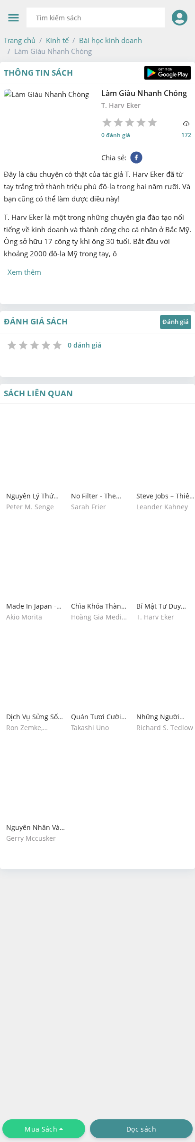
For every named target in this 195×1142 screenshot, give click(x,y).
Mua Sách (41, 1129)
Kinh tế (57, 40)
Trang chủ (19, 40)
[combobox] (96, 17)
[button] (19, 40)
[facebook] (136, 157)
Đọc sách (141, 1129)
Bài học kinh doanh (110, 40)
